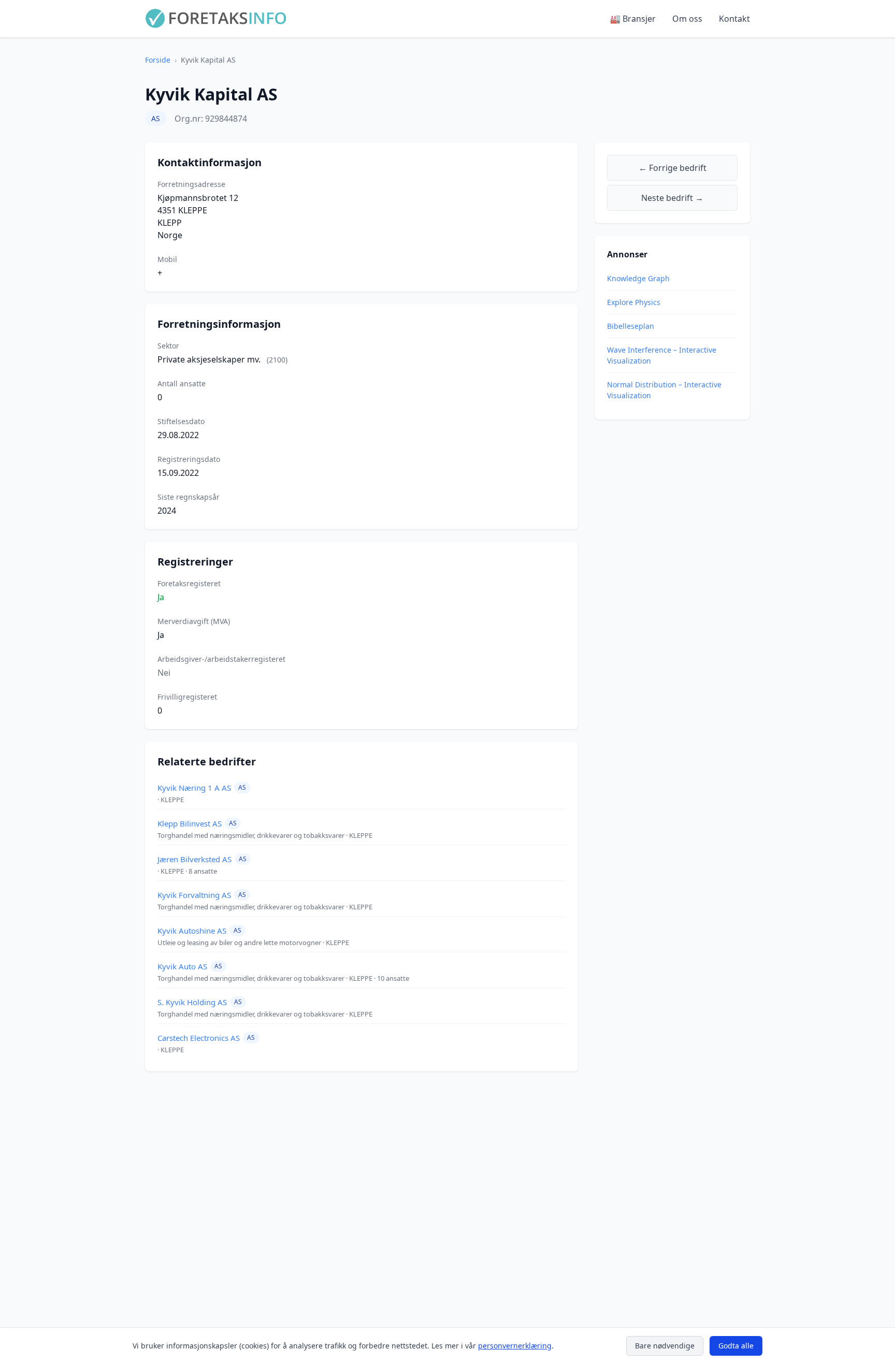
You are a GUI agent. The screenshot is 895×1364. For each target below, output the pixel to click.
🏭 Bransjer (633, 18)
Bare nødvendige (665, 1346)
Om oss (687, 18)
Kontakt (734, 18)
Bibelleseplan (630, 326)
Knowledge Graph (638, 278)
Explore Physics (633, 302)
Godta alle (736, 1346)
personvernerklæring (515, 1346)
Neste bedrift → (672, 198)
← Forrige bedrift (672, 167)
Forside (157, 60)
